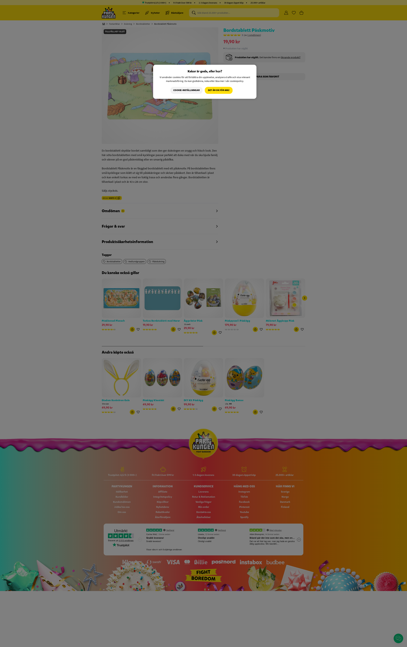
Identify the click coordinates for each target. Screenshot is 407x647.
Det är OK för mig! (218, 90)
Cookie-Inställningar (186, 90)
